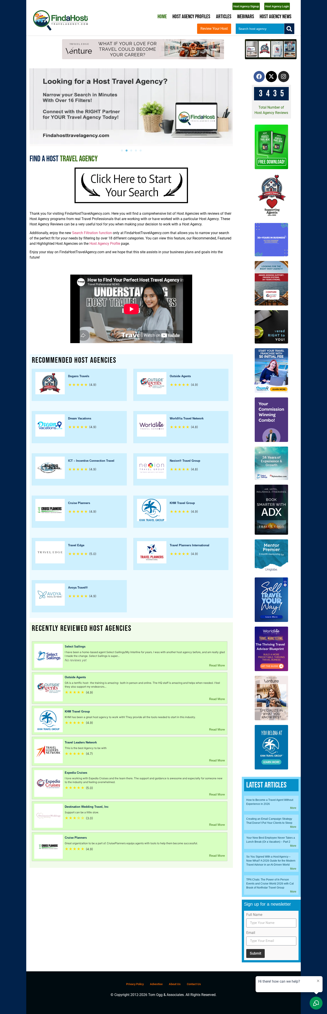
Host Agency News (275, 16)
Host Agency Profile (104, 243)
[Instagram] (283, 76)
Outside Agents (180, 376)
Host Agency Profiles (191, 16)
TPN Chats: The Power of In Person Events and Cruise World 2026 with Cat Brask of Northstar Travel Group (270, 883)
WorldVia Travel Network (187, 418)
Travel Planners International (189, 545)
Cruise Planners (79, 503)
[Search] (289, 28)
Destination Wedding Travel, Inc (87, 806)
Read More (217, 665)
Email (250, 933)
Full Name (254, 915)
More (293, 808)
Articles (223, 16)
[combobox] (260, 28)
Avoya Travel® (78, 587)
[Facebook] (259, 76)
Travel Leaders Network (81, 742)
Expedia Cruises (76, 772)
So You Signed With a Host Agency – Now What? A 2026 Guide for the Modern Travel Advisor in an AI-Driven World (270, 860)
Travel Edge (76, 545)
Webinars (245, 16)
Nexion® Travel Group (185, 460)
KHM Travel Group (182, 503)
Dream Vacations (79, 418)
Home (162, 16)
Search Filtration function (91, 233)
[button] (122, 151)
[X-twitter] (271, 76)
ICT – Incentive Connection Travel (91, 460)
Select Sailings (75, 646)
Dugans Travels (78, 376)
